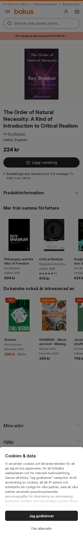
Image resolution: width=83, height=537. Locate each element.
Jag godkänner (41, 516)
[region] (41, 492)
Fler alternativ (41, 528)
